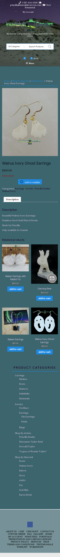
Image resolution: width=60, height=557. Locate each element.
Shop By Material (21, 81)
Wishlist (22, 547)
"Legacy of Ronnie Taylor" (33, 451)
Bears (22, 383)
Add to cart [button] (15, 289)
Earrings (19, 188)
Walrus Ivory (37, 81)
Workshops (36, 547)
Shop (46, 541)
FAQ (29, 534)
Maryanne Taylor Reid (31, 441)
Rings (22, 427)
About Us (11, 531)
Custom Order (16, 534)
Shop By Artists (23, 433)
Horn (22, 475)
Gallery (38, 534)
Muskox (23, 379)
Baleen (22, 470)
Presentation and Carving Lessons (30, 539)
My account (15, 536)
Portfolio (45, 536)
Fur (21, 485)
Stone (22, 461)
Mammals (24, 398)
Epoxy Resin (25, 494)
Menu (31, 63)
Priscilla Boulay (42, 188)
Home (7, 81)
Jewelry (29, 188)
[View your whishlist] (22, 58)
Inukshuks (24, 393)
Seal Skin (23, 489)
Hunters (23, 388)
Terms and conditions (20, 544)
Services (36, 541)
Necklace (24, 407)
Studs (24, 421)
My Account (28, 12)
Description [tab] (12, 199)
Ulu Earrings (28, 416)
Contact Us (47, 531)
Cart (21, 531)
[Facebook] (37, 12)
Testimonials (44, 544)
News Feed (31, 536)
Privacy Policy (20, 541)
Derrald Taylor (27, 446)
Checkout (32, 531)
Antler (22, 480)
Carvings (19, 375)
